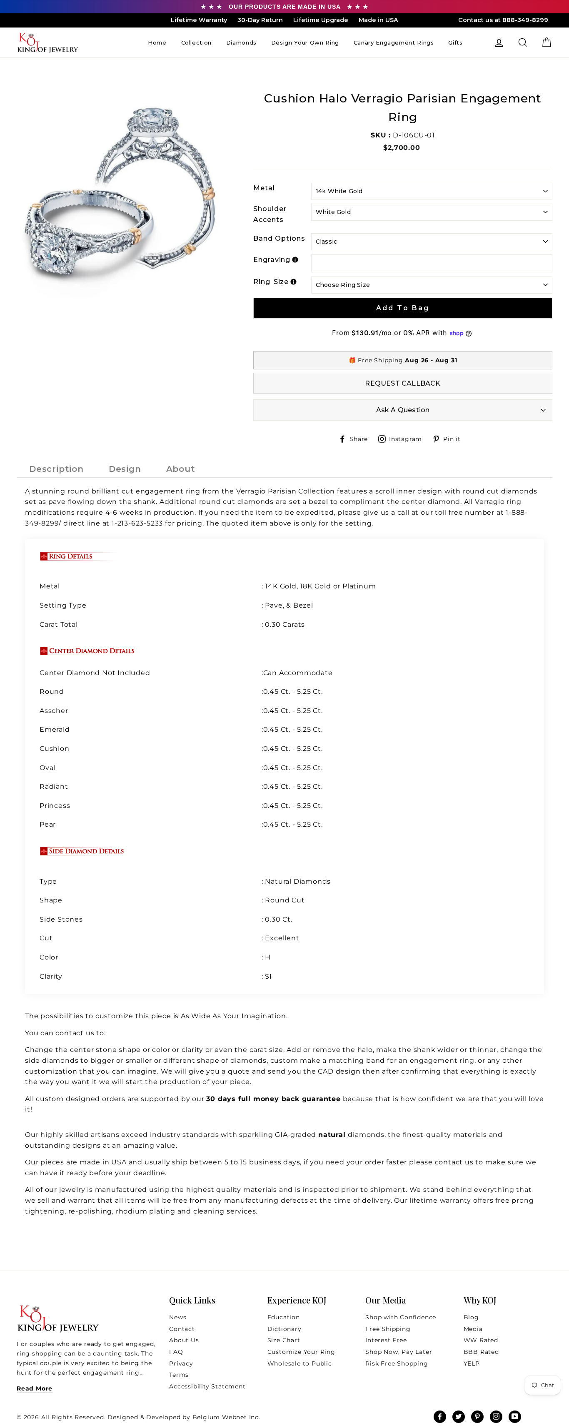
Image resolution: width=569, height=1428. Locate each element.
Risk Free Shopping (396, 1363)
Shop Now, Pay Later (398, 1352)
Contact (182, 1329)
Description (56, 469)
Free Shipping (387, 1329)
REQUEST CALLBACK (402, 383)
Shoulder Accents (270, 214)
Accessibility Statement (207, 1386)
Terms (179, 1374)
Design (125, 469)
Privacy (181, 1363)
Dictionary (284, 1329)
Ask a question (403, 410)
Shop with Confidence (400, 1317)
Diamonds (241, 42)
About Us (184, 1340)
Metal (264, 188)
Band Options (279, 238)
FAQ (176, 1352)
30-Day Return (260, 20)
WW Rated (481, 1340)
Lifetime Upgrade (320, 20)
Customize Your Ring (301, 1352)
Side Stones (62, 919)
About (180, 469)
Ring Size (271, 282)
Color (49, 957)
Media (473, 1329)
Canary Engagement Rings (394, 42)
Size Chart (283, 1340)
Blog (471, 1317)
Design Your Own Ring (305, 42)
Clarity (51, 976)
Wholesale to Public (299, 1363)
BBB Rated (481, 1352)
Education (283, 1317)
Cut (47, 938)
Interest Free (386, 1340)
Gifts (455, 42)
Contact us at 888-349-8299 (503, 20)
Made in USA (378, 20)
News (177, 1317)
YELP (472, 1363)
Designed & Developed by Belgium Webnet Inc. (183, 1417)
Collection (196, 42)
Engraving (271, 260)
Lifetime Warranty (199, 20)
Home (157, 42)
